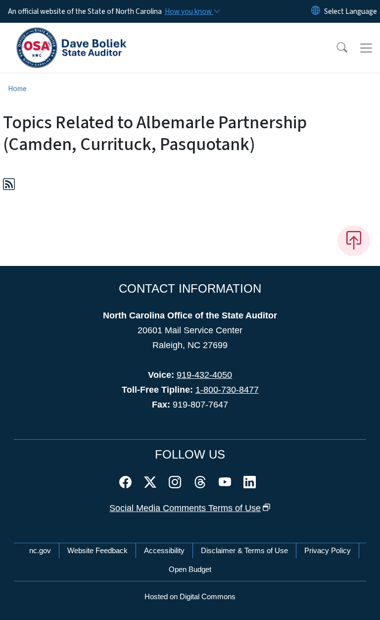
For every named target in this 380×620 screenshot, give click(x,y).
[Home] (71, 34)
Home (17, 88)
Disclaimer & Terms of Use (244, 550)
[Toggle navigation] (366, 48)
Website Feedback (97, 550)
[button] (335, 48)
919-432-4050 (204, 375)
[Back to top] (353, 240)
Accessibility (164, 550)
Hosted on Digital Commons (190, 596)
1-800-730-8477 (227, 390)
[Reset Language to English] (315, 11)
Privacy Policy (327, 550)
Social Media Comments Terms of (185, 508)
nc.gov (40, 550)
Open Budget (190, 569)
